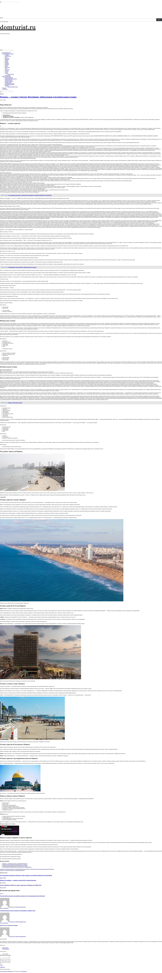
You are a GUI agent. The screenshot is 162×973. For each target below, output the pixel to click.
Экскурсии (5, 89)
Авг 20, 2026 (15, 921)
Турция (6, 73)
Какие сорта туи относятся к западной (9, 925)
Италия (6, 65)
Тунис (6, 72)
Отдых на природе (9, 81)
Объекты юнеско (8, 79)
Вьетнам (7, 59)
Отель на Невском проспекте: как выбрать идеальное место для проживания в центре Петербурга (22, 895)
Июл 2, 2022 (2, 882)
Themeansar (24, 971)
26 (3, 962)
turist (10, 907)
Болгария (7, 58)
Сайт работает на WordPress (6, 971)
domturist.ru (18, 27)
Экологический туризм (13, 86)
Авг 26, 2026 (15, 907)
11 (2, 959)
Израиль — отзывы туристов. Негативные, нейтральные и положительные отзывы (38, 97)
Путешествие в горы (9, 83)
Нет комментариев (22, 907)
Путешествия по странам (8, 53)
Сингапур (7, 69)
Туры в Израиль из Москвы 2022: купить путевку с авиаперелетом (17, 867)
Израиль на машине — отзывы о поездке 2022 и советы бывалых (18, 880)
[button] (0, 49)
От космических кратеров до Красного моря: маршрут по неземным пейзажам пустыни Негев (26, 875)
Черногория (7, 75)
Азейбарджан (8, 56)
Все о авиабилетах (7, 52)
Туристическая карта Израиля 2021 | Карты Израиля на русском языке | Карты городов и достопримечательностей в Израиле (27, 869)
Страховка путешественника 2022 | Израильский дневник (15, 865)
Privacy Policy (5, 947)
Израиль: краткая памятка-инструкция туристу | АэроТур (15, 864)
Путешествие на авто (9, 84)
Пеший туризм (8, 82)
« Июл (1, 964)
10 (0, 959)
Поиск (1, 17)
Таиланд (7, 70)
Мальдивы (7, 67)
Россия (1, 893)
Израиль (7, 62)
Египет (6, 61)
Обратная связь (6, 948)
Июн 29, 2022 (3, 887)
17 (0, 960)
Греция (6, 60)
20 (5, 960)
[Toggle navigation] (1, 49)
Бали (6, 57)
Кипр (6, 66)
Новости (4, 87)
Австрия (7, 54)
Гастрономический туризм (11, 78)
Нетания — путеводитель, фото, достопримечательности (15, 863)
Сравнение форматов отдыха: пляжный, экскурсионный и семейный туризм (17, 910)
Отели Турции (11, 74)
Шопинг (7, 85)
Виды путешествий (7, 76)
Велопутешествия (9, 77)
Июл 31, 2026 (3, 877)
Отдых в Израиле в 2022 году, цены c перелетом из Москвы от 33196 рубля (20, 885)
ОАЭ (6, 68)
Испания (7, 64)
